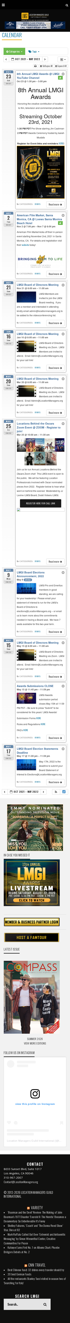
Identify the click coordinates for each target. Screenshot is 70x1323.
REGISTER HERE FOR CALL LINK (40, 503)
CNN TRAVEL (37, 1265)
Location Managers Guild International (30, 1140)
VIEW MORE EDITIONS (35, 1043)
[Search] (67, 4)
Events (37, 204)
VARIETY (37, 1207)
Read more (54, 204)
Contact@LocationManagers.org (21, 1182)
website (25, 244)
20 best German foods (19, 1274)
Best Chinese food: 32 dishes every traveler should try (36, 1270)
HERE (61, 143)
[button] (56, 791)
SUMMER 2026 (35, 1039)
